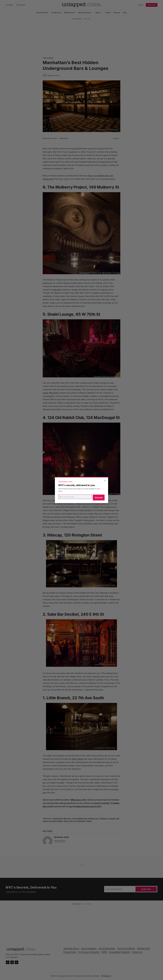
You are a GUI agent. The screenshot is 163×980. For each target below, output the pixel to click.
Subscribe (99, 497)
